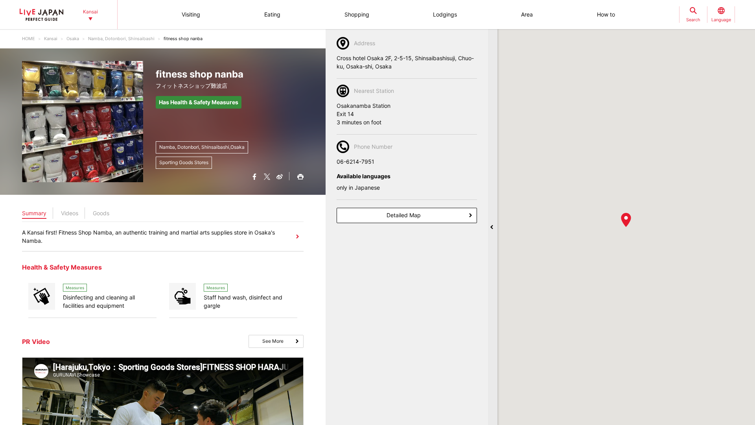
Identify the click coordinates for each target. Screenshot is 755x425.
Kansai (50, 38)
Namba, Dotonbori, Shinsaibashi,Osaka (202, 147)
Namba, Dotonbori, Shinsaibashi (121, 38)
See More (273, 341)
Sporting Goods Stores (183, 162)
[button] (626, 220)
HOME (28, 38)
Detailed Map (404, 215)
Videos (69, 213)
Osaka (72, 38)
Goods (101, 213)
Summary (34, 213)
